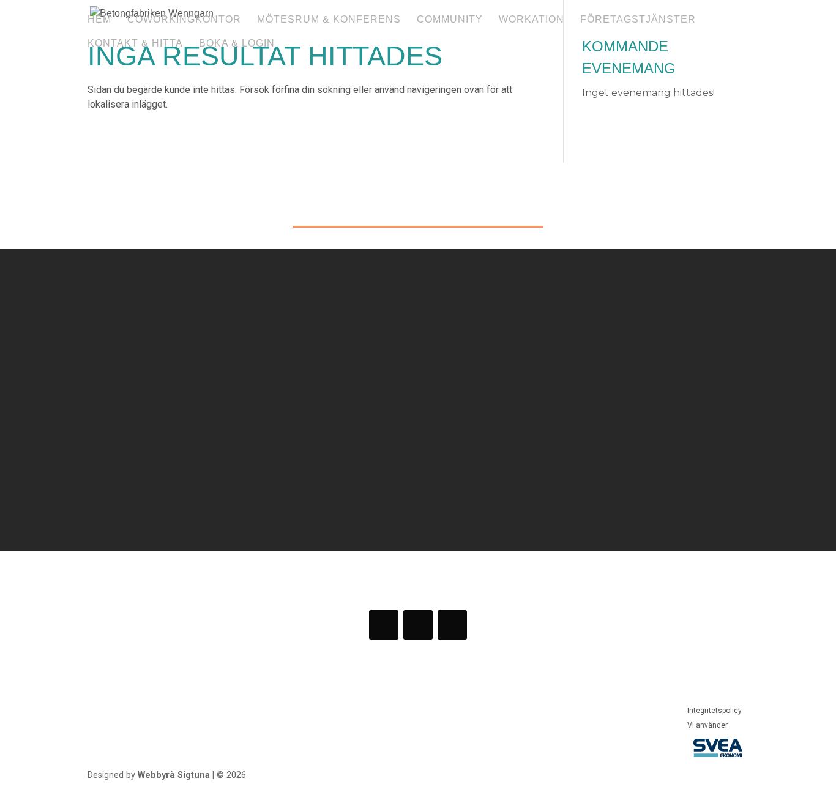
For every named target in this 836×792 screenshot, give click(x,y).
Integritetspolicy (714, 710)
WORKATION (531, 19)
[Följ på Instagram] (418, 625)
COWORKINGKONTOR (184, 19)
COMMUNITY (450, 19)
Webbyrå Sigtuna (174, 775)
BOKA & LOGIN (237, 43)
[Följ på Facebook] (383, 625)
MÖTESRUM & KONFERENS (329, 19)
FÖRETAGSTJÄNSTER (638, 19)
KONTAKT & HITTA (135, 43)
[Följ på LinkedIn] (452, 625)
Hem (99, 19)
